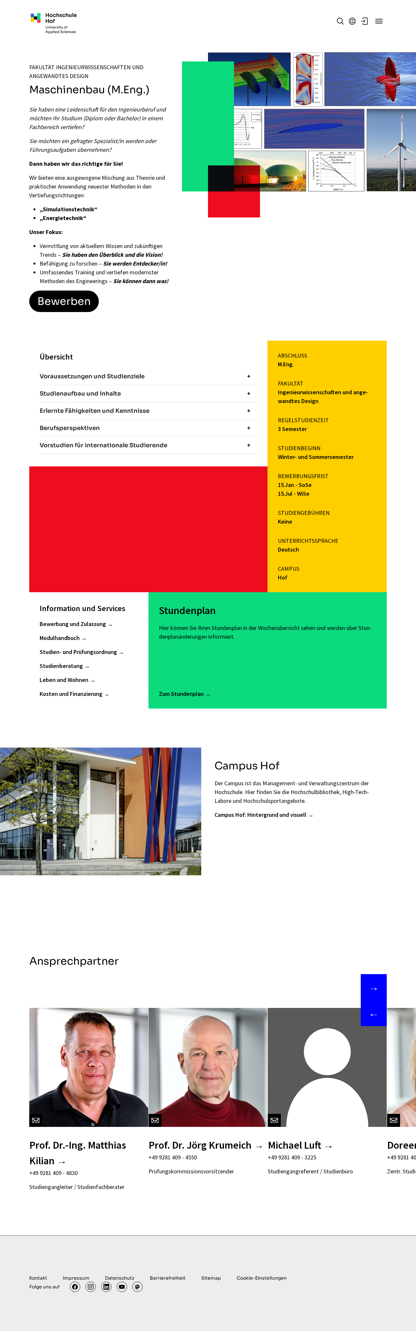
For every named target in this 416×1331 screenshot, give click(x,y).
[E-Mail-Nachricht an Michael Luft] (274, 1120)
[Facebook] (75, 1287)
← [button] (374, 1013)
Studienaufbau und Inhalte (80, 393)
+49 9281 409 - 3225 (292, 1157)
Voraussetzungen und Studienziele (92, 376)
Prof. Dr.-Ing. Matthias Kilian (77, 1153)
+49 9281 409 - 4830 (53, 1173)
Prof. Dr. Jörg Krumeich (200, 1145)
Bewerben (64, 301)
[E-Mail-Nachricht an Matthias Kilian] (35, 1120)
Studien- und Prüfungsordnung (79, 652)
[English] (352, 21)
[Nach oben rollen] (401, 1315)
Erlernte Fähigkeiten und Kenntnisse (95, 410)
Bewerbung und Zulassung (73, 624)
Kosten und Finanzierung (72, 694)
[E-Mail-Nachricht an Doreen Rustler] (393, 1120)
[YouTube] (122, 1287)
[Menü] (379, 21)
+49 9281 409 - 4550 (173, 1157)
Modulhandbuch (60, 638)
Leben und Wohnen (65, 680)
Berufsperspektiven (70, 428)
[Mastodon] (137, 1287)
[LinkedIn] (106, 1287)
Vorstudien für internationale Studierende (103, 445)
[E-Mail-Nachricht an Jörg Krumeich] (155, 1120)
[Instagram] (90, 1287)
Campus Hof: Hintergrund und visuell (260, 814)
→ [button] (374, 987)
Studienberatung (62, 666)
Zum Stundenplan (182, 694)
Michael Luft (294, 1145)
